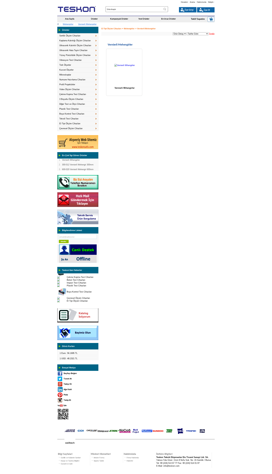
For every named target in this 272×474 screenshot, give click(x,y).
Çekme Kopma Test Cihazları (72, 94)
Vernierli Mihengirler (125, 88)
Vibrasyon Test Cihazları (70, 60)
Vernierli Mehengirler (87, 24)
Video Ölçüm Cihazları (69, 89)
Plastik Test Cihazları (69, 109)
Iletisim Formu (99, 458)
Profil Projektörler (67, 84)
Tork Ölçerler (65, 65)
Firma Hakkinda (133, 458)
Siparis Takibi (99, 461)
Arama (192, 2)
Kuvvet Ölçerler (66, 70)
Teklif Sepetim (198, 19)
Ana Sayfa (69, 19)
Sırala (211, 33)
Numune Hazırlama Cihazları (72, 79)
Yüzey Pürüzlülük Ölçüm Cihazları (75, 55)
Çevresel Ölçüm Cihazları (71, 128)
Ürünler (94, 19)
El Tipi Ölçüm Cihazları (69, 123)
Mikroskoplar (65, 75)
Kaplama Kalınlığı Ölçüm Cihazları (75, 40)
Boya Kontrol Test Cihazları (71, 114)
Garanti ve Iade (67, 464)
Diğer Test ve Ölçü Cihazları (72, 104)
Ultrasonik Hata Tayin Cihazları (73, 50)
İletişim (210, 2)
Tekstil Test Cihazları (69, 118)
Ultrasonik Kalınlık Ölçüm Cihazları (75, 45)
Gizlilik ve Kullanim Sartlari (71, 458)
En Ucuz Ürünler (168, 19)
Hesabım (184, 2)
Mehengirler (68, 24)
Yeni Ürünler (143, 19)
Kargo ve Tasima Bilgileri (70, 461)
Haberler (130, 461)
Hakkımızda (201, 2)
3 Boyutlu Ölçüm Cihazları (71, 99)
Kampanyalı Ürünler (119, 19)
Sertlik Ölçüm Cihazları (69, 35)
